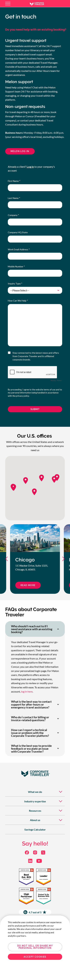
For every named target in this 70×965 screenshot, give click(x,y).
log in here (27, 691)
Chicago (25, 560)
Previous (7, 558)
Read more (28, 585)
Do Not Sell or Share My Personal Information (35, 946)
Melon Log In (20, 151)
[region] (35, 940)
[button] (13, 487)
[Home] (39, 3)
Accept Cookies (35, 956)
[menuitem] (35, 791)
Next (62, 558)
